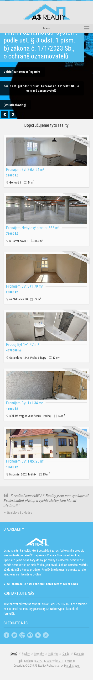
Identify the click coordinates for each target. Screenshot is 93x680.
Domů (13, 653)
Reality (26, 653)
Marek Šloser (72, 665)
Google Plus (22, 635)
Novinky (39, 653)
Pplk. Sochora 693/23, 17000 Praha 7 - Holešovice (46, 661)
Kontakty (79, 653)
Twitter (14, 635)
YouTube (38, 635)
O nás (65, 653)
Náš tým (53, 653)
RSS (46, 635)
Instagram (30, 635)
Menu (46, 28)
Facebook (6, 635)
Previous (4, 114)
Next (13, 114)
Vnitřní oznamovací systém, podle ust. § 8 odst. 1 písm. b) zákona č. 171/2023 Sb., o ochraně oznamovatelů (40, 44)
